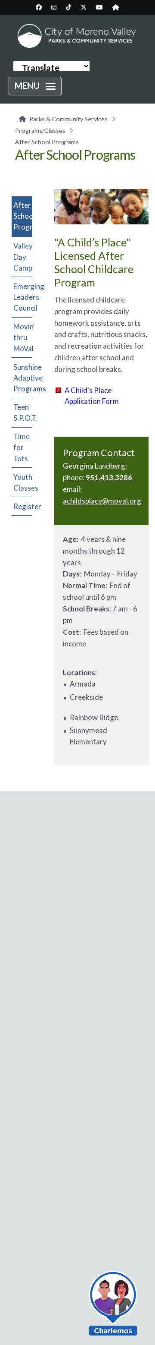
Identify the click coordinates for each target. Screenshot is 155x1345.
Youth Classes (22, 482)
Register (22, 506)
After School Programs (22, 216)
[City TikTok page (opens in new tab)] (68, 7)
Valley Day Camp (22, 256)
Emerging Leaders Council (22, 297)
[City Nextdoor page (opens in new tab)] (115, 7)
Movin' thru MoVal (22, 337)
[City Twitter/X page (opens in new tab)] (84, 7)
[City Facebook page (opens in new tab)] (39, 7)
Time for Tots (21, 447)
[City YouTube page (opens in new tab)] (99, 7)
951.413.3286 (109, 477)
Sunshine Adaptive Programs (22, 377)
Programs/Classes (40, 130)
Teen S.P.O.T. (22, 412)
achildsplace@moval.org (102, 500)
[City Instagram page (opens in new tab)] (53, 7)
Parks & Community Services (68, 119)
